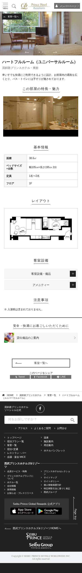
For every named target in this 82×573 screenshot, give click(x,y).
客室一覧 (51, 395)
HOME (10, 395)
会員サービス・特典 (17, 471)
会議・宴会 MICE (16, 457)
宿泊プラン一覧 (15, 441)
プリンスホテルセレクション (57, 472)
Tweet (21, 376)
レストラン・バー (16, 453)
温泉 (46, 437)
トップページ (14, 437)
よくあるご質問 (42, 428)
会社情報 (11, 486)
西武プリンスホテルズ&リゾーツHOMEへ (36, 528)
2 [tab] (42, 52)
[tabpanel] (41, 33)
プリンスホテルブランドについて (20, 477)
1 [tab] (39, 52)
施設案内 (48, 441)
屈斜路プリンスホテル (30, 395)
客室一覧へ (13, 16)
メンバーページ (68, 6)
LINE (63, 376)
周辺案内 (48, 445)
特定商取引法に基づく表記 (57, 488)
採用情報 (11, 489)
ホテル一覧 (12, 482)
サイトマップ (50, 477)
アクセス (23, 428)
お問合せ (62, 428)
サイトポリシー (51, 481)
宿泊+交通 (12, 449)
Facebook (41, 376)
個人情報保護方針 (52, 485)
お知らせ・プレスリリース (20, 493)
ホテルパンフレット (54, 450)
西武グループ (50, 492)
